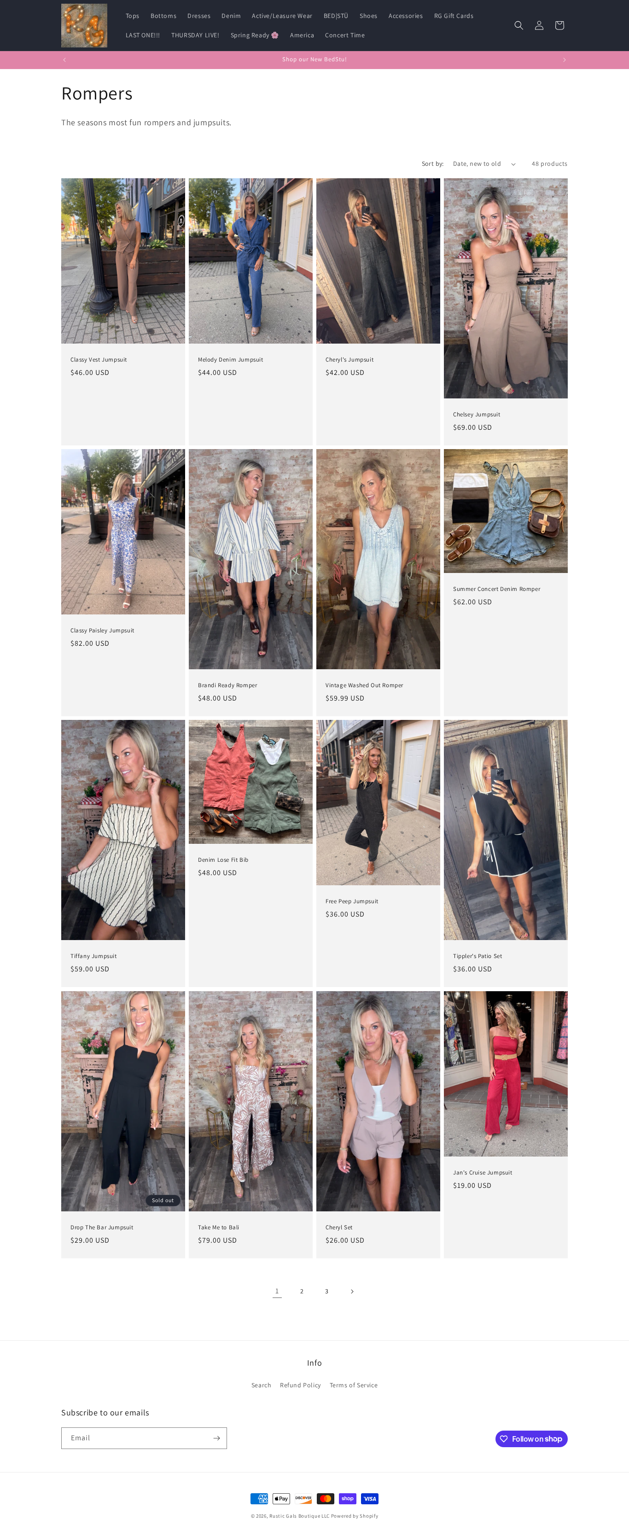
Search (261, 1385)
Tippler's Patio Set (477, 956)
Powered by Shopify (355, 1516)
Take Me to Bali (218, 1227)
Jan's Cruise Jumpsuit (483, 1172)
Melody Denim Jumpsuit (230, 359)
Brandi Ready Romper (227, 686)
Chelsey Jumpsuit (477, 414)
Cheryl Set (339, 1227)
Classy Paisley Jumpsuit (102, 630)
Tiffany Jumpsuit (93, 956)
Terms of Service (354, 1385)
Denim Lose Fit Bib (223, 860)
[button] (519, 25)
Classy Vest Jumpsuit (98, 359)
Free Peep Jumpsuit (352, 901)
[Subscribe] (216, 1438)
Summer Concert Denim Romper (496, 589)
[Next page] (352, 1291)
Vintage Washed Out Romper (364, 686)
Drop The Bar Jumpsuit (102, 1227)
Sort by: (433, 163)
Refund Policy (300, 1385)
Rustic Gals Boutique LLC (300, 1516)
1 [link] (277, 1291)
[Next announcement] (564, 60)
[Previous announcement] (64, 60)
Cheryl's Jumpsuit (349, 359)
